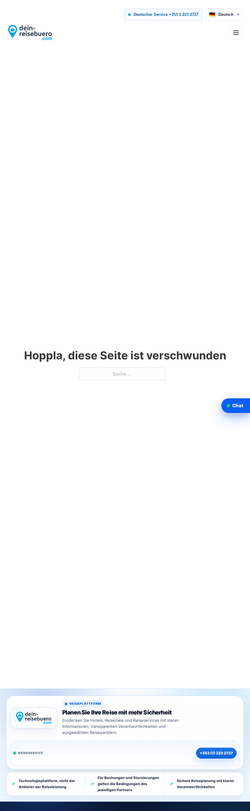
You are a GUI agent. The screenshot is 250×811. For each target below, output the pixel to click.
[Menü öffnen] (236, 32)
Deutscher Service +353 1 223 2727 (166, 14)
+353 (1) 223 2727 (216, 753)
